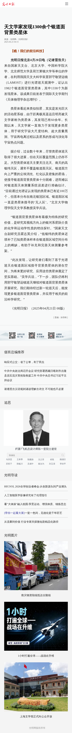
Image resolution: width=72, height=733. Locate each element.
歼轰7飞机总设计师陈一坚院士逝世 (36, 448)
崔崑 (52, 459)
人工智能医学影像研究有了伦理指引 (25, 495)
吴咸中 (30, 464)
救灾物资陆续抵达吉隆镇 (36, 595)
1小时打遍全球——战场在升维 (36, 655)
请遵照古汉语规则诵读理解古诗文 (24, 389)
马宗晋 (9, 459)
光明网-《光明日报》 (19, 39)
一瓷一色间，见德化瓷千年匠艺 (33, 513)
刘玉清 (52, 464)
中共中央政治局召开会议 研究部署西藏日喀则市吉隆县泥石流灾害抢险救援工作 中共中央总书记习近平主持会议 (35, 375)
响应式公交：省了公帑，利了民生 (24, 362)
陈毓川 (20, 464)
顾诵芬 (63, 459)
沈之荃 (41, 459)
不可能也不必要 (54, 389)
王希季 (20, 459)
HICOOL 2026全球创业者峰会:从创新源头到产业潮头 (35, 486)
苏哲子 (9, 464)
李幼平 (63, 464)
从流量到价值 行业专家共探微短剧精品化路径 (31, 521)
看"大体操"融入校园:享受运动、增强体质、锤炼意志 (35, 504)
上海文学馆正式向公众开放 (36, 716)
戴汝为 (41, 464)
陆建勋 (30, 459)
